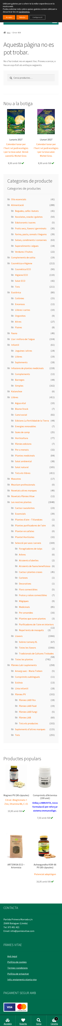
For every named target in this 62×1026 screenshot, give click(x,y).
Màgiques (24, 601)
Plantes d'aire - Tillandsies (28, 519)
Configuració (37, 17)
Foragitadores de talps (30, 548)
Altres (18, 321)
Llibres (18, 356)
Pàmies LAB (25, 717)
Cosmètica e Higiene (21, 263)
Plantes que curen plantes (32, 618)
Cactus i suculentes (25, 507)
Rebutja (22, 17)
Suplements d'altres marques (30, 729)
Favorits (23, 1023)
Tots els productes (28, 723)
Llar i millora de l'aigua (23, 339)
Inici (8, 32)
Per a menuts (22, 449)
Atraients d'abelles (29, 560)
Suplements (21, 362)
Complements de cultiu (23, 257)
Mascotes (16, 478)
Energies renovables (25, 426)
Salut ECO (20, 280)
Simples (19, 385)
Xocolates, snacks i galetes (29, 216)
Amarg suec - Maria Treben (28, 670)
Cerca (38, 1023)
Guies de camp (22, 432)
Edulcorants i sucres (25, 222)
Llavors (19, 636)
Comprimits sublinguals (27, 676)
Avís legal (12, 956)
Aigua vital (20, 403)
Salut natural (22, 467)
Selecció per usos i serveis (28, 542)
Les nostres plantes (21, 502)
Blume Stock (21, 408)
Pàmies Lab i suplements (24, 665)
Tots (17, 286)
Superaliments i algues (27, 245)
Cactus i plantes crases (30, 571)
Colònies (19, 298)
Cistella (54, 1021)
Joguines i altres (23, 350)
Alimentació (17, 205)
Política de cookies (17, 961)
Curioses (23, 577)
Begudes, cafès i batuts (27, 210)
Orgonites (20, 315)
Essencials (20, 513)
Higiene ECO (21, 274)
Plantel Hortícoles (24, 537)
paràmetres (24, 11)
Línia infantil (21, 688)
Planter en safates (24, 531)
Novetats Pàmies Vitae (22, 496)
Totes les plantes (24, 659)
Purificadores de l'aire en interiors (36, 624)
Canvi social (21, 414)
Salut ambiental (23, 461)
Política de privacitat (18, 973)
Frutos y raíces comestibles (33, 595)
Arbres (22, 554)
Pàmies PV (20, 694)
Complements (22, 374)
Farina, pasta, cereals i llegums (31, 234)
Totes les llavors (27, 647)
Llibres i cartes (22, 309)
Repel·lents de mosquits (31, 630)
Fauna (14, 333)
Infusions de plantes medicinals (27, 368)
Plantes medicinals (25, 455)
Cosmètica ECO (23, 269)
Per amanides (26, 612)
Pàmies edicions (23, 443)
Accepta (9, 17)
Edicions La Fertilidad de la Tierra (32, 420)
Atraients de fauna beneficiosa (34, 566)
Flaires (18, 327)
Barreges (19, 379)
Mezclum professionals (23, 484)
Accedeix (8, 1023)
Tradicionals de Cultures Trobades (36, 653)
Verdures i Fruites (24, 251)
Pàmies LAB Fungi (28, 711)
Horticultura (21, 438)
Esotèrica (16, 292)
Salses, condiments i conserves (31, 239)
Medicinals (24, 606)
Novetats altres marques (24, 490)
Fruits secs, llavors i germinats (30, 228)
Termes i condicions (17, 967)
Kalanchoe (16, 391)
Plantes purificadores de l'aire (30, 525)
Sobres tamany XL (28, 641)
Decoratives (25, 583)
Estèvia (19, 682)
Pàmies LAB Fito (27, 700)
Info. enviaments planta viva (22, 979)
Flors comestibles (28, 589)
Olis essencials (18, 199)
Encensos (20, 304)
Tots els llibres (22, 473)
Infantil (15, 344)
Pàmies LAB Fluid (27, 705)
